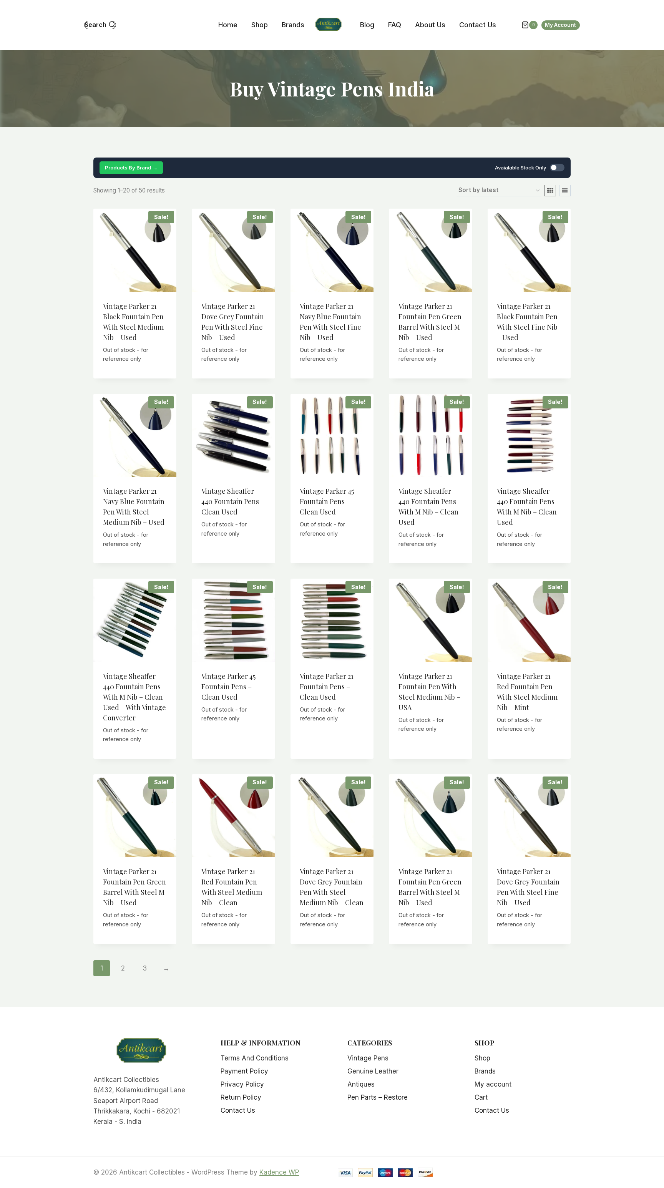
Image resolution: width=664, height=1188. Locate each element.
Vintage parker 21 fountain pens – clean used (327, 687)
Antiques (361, 1084)
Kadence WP (279, 1172)
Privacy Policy (242, 1084)
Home (227, 25)
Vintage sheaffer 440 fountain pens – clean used (232, 501)
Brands (293, 25)
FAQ (394, 25)
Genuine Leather (372, 1071)
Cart (481, 1097)
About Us (430, 25)
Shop (259, 25)
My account (493, 1084)
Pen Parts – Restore (377, 1097)
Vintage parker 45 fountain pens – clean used (327, 501)
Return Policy (241, 1097)
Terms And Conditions (255, 1058)
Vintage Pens (367, 1058)
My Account (560, 25)
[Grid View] (550, 190)
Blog (367, 25)
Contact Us (477, 25)
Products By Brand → (131, 167)
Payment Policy (244, 1071)
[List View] (565, 190)
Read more (233, 554)
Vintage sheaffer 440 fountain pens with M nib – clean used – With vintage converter (134, 697)
